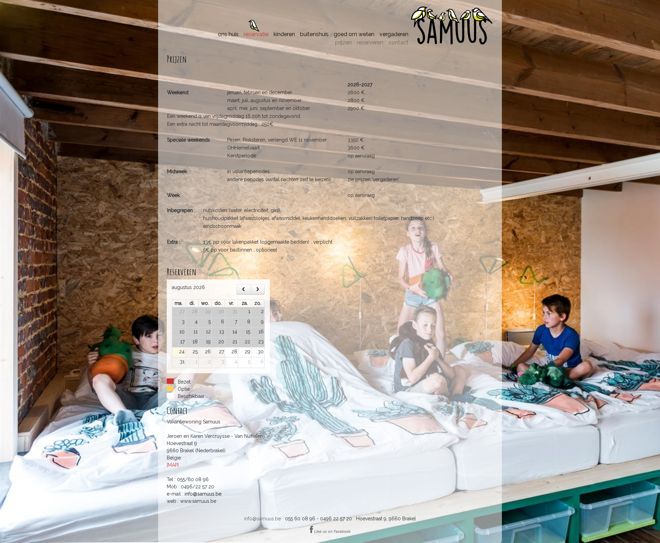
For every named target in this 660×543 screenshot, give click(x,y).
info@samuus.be (262, 518)
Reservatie (256, 34)
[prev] (243, 290)
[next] (258, 290)
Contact (398, 42)
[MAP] (173, 465)
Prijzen (343, 42)
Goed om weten (354, 34)
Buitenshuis (314, 34)
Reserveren (370, 42)
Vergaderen (394, 34)
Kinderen (284, 34)
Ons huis (228, 34)
